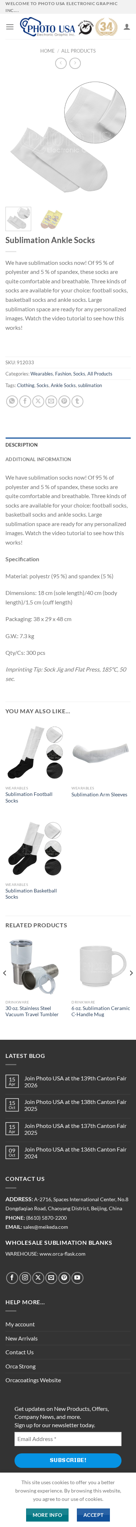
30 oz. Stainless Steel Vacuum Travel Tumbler (32, 1011)
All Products (78, 51)
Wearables (41, 374)
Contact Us (19, 1352)
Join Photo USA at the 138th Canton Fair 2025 (75, 1105)
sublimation (90, 385)
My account (20, 1324)
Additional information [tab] (38, 459)
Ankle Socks (63, 385)
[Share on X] (38, 401)
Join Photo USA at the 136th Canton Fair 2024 (75, 1152)
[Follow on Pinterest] (64, 1278)
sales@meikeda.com (45, 1227)
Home (47, 51)
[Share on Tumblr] (77, 401)
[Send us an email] (51, 1278)
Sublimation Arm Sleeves (99, 794)
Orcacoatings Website (33, 1379)
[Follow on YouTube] (77, 1278)
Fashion (63, 374)
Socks (79, 374)
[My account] (127, 26)
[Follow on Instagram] (25, 1278)
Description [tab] (21, 445)
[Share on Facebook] (25, 401)
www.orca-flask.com (63, 1254)
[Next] (118, 138)
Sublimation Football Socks (29, 797)
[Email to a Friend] (51, 401)
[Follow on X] (38, 1278)
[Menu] (9, 27)
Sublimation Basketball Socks (31, 894)
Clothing (25, 385)
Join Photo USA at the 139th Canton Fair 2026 (75, 1081)
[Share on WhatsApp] (12, 401)
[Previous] (17, 138)
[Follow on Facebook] (12, 1278)
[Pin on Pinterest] (64, 401)
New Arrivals (21, 1338)
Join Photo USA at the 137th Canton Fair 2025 (75, 1129)
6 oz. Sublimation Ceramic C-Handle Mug (100, 1011)
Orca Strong (20, 1366)
